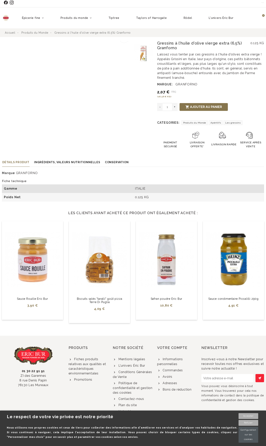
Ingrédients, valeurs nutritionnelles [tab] (67, 162)
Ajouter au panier (203, 107)
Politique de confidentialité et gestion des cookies (132, 387)
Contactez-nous (130, 399)
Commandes (172, 370)
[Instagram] (12, 2)
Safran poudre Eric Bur (166, 298)
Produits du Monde (194, 122)
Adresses (169, 383)
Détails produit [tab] (15, 162)
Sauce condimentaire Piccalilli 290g (233, 298)
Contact (263, 2)
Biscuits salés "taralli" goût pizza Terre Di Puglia (99, 300)
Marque (8, 173)
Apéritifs (216, 122)
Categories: (168, 122)
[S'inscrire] (259, 378)
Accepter (248, 416)
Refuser (248, 422)
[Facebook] (6, 2)
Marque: (165, 84)
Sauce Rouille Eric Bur (32, 298)
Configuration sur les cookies (248, 435)
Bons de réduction (177, 389)
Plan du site (127, 405)
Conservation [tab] (117, 162)
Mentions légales (131, 359)
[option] (67, 43)
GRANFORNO (186, 84)
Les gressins (233, 122)
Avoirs (167, 377)
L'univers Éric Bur (131, 365)
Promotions (82, 379)
